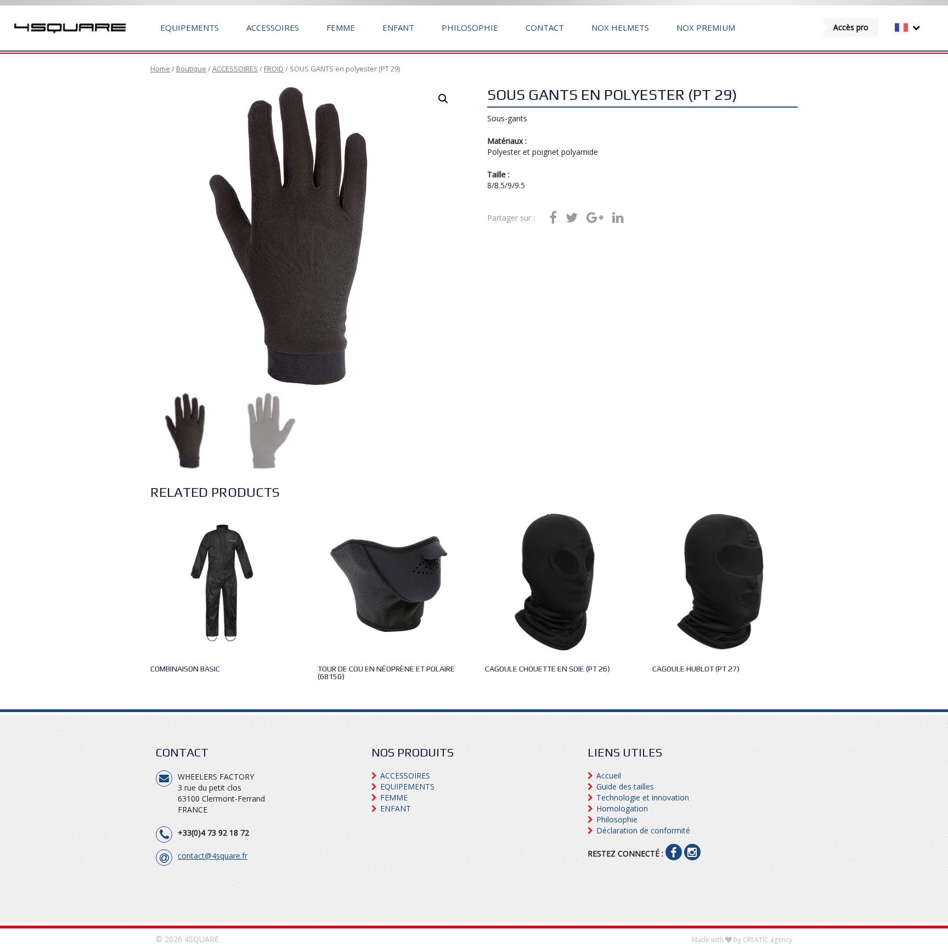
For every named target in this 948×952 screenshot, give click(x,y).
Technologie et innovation (642, 797)
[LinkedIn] (618, 218)
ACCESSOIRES (272, 27)
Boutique (191, 69)
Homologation (622, 808)
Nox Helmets (620, 27)
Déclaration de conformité (643, 830)
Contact (545, 27)
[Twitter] (571, 218)
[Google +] (595, 218)
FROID (274, 69)
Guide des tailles (625, 786)
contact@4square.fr (212, 855)
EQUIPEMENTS (407, 786)
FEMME (340, 27)
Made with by (742, 939)
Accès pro (850, 27)
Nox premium (705, 27)
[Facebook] (553, 218)
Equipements (189, 27)
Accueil (608, 775)
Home (160, 69)
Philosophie (470, 27)
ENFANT (398, 27)
